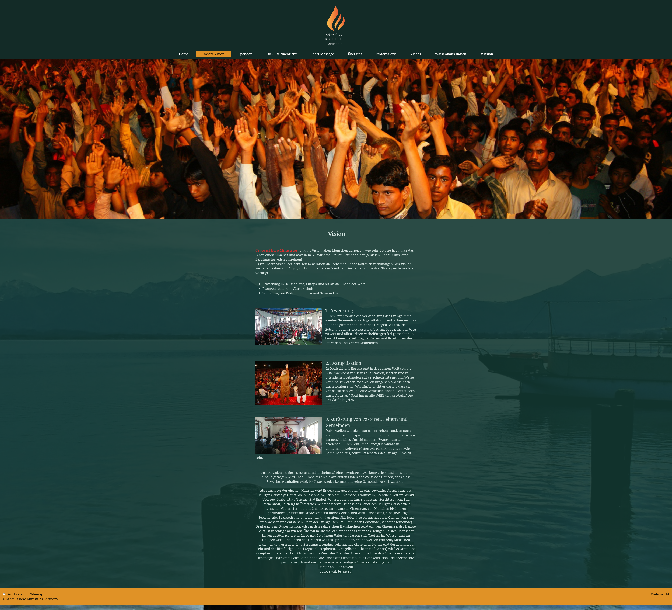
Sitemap (36, 594)
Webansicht (660, 594)
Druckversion (17, 594)
